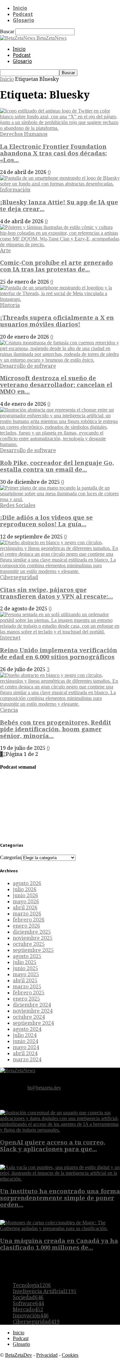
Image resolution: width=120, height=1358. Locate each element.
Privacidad (47, 1355)
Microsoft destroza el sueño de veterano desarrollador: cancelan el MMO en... (56, 385)
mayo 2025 (26, 974)
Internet (10, 638)
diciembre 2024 (32, 1005)
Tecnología (32, 1285)
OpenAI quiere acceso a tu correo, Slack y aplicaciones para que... (52, 1145)
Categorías (10, 857)
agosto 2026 (27, 883)
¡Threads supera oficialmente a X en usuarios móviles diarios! (57, 321)
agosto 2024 (27, 1029)
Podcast (23, 14)
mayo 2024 (26, 1047)
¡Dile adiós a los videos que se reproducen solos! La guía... (46, 521)
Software (28, 1303)
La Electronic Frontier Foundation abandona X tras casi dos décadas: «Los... (53, 153)
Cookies (70, 1355)
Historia (10, 305)
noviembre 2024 (32, 1011)
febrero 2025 (28, 993)
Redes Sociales (17, 505)
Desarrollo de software (28, 366)
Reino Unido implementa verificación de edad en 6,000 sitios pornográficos (58, 653)
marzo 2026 (27, 914)
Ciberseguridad (19, 577)
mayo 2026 (26, 902)
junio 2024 (25, 1041)
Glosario (23, 20)
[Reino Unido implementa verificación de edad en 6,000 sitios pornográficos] (60, 631)
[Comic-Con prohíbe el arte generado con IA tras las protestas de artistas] (60, 244)
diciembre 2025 (32, 932)
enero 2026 (26, 926)
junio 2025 (25, 968)
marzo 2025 (27, 987)
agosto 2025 (27, 956)
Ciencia (9, 710)
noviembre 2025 (32, 938)
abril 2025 (25, 980)
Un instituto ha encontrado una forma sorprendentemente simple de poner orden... (60, 1198)
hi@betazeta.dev (44, 1087)
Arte (5, 250)
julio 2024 (24, 1035)
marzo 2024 (27, 1059)
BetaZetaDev (18, 1355)
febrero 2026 (28, 920)
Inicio (20, 8)
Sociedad (28, 1297)
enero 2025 (26, 999)
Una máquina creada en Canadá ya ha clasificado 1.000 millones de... (59, 1244)
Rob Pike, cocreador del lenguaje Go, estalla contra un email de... (57, 466)
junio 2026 (25, 895)
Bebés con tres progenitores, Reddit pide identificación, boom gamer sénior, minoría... (55, 729)
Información (15, 190)
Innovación (31, 1316)
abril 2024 (25, 1053)
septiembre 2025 (33, 950)
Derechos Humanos (23, 134)
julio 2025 (24, 962)
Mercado (28, 1310)
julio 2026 (24, 889)
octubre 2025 (29, 944)
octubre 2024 (29, 1017)
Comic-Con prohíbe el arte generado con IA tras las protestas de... (56, 266)
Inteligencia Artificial (44, 1291)
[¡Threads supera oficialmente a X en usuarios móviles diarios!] (60, 299)
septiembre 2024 (33, 1023)
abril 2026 (25, 908)
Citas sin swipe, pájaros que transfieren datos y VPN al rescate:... (56, 593)
